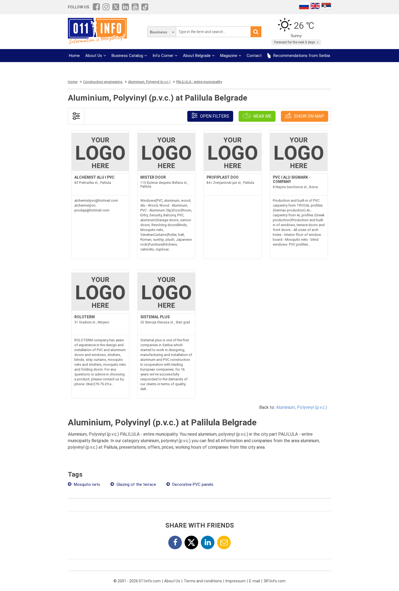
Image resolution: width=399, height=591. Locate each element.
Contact (254, 55)
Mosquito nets (86, 484)
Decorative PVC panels (192, 484)
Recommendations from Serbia (301, 55)
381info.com (275, 581)
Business (158, 32)
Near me (261, 116)
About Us (93, 55)
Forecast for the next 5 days (295, 42)
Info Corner (163, 55)
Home (74, 55)
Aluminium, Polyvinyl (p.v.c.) (301, 407)
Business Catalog (127, 55)
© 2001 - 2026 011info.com (137, 581)
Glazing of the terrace (135, 484)
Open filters (214, 116)
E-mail (254, 581)
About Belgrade (197, 55)
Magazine (228, 55)
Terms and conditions (203, 581)
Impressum (236, 581)
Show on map (308, 116)
